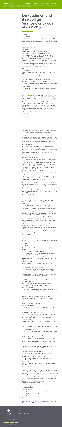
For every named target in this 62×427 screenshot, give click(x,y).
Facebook (27, 413)
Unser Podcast (32, 412)
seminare (28, 4)
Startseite (5, 6)
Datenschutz (6, 422)
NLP (24, 112)
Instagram (19, 413)
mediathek (36, 4)
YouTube (23, 413)
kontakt (53, 4)
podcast (47, 4)
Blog (12, 6)
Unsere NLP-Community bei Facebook (42, 412)
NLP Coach (35, 410)
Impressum (12, 422)
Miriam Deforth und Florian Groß (24, 412)
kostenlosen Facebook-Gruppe (49, 385)
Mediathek (9, 6)
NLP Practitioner (22, 410)
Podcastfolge (28, 95)
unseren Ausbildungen (27, 314)
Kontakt (16, 422)
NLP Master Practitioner (29, 410)
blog (41, 4)
